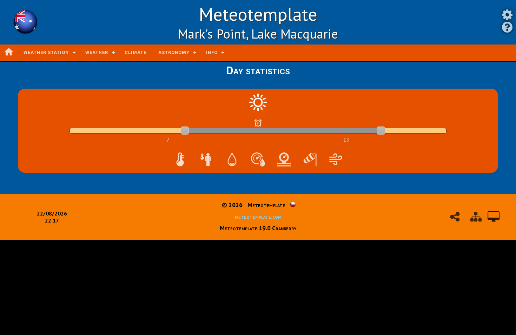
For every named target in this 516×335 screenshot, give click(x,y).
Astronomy (174, 52)
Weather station (46, 52)
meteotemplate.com (258, 216)
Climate (135, 52)
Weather (96, 52)
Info (212, 52)
